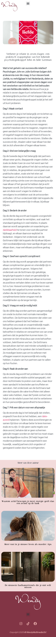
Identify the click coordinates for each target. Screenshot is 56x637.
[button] (28, 3)
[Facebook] (35, 623)
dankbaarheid (10, 230)
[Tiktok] (28, 623)
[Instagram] (21, 623)
